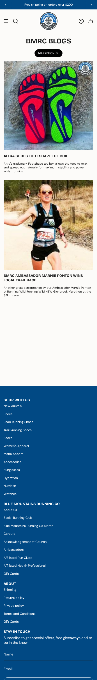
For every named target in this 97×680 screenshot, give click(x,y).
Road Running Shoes (18, 422)
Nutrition (10, 486)
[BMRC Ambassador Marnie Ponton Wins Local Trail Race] (48, 225)
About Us (10, 510)
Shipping (10, 590)
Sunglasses (12, 470)
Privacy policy (14, 606)
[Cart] (90, 21)
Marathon (46, 53)
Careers (9, 534)
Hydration (11, 478)
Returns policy (14, 598)
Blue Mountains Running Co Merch (28, 526)
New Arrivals (13, 406)
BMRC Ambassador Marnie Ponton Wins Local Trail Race (43, 277)
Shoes (8, 414)
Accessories (12, 462)
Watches (10, 494)
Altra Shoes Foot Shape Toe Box (35, 156)
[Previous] (6, 5)
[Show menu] (5, 21)
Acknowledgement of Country (25, 542)
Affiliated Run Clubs (18, 558)
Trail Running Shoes (18, 430)
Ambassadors (14, 550)
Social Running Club (18, 518)
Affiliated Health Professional (25, 566)
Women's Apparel (16, 446)
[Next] (91, 5)
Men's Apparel (14, 454)
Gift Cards (11, 574)
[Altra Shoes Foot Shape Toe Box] (48, 105)
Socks (8, 438)
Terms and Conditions (19, 614)
